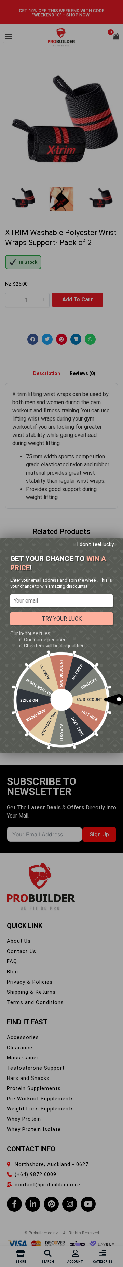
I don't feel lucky (95, 544)
